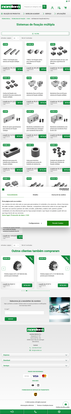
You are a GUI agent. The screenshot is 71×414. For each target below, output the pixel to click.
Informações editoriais (27, 405)
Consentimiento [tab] (12, 195)
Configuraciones (34, 223)
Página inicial (6, 18)
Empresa (6, 355)
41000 (28, 18)
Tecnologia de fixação (18, 18)
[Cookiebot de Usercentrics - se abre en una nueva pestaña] (61, 189)
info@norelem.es (37, 350)
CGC (27, 215)
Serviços (6, 365)
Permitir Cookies (57, 223)
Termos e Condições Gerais (45, 405)
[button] (21, 290)
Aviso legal (6, 215)
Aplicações (61, 14)
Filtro (36, 33)
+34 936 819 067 (37, 348)
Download (6, 360)
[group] (17, 272)
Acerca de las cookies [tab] (59, 195)
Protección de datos (18, 215)
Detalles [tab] (35, 195)
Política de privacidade (63, 407)
